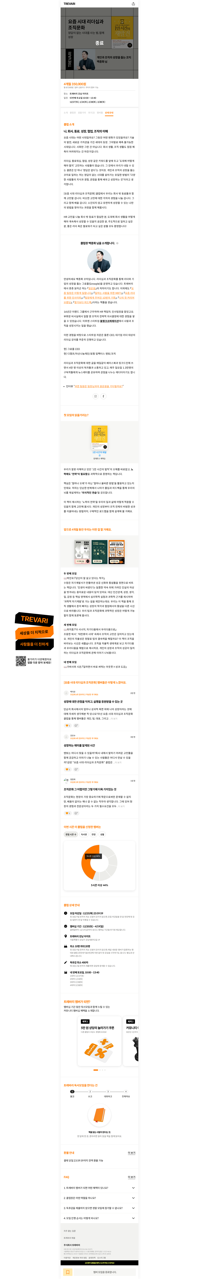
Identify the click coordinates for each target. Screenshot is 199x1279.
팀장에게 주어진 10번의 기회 (100, 297)
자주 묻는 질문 (70, 1231)
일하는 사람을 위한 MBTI (108, 293)
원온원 (91, 288)
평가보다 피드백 (82, 302)
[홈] (70, 4)
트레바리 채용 (69, 1238)
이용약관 (67, 1258)
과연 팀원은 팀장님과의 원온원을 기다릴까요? (99, 386)
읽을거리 (82, 113)
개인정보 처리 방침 (79, 1258)
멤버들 (100, 113)
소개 (66, 113)
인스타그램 (101, 1258)
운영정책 (92, 1258)
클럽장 (73, 113)
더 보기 (131, 1153)
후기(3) (91, 113)
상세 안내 (109, 113)
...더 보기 (113, 719)
